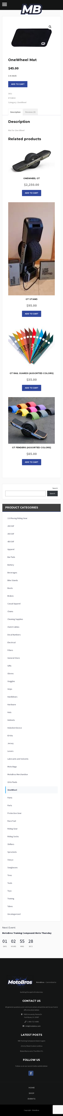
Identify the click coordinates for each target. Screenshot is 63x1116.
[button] (50, 26)
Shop (31, 1093)
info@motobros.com (33, 1026)
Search (55, 488)
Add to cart (17, 84)
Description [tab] (15, 112)
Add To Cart (31, 388)
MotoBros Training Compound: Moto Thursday (26, 932)
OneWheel (21, 102)
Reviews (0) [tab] (30, 112)
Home (32, 1088)
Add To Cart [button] (31, 193)
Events (31, 1099)
